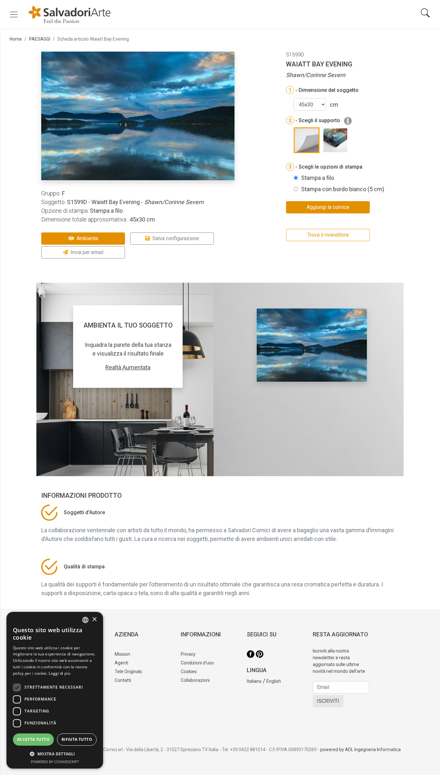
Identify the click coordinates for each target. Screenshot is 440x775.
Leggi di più (59, 673)
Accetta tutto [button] (33, 739)
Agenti (121, 662)
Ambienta (87, 238)
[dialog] (54, 690)
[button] (55, 754)
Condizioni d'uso (197, 662)
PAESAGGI (39, 39)
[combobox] (85, 620)
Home (16, 39)
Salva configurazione (175, 238)
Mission (122, 654)
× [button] (94, 619)
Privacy (188, 654)
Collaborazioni (195, 680)
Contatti (123, 680)
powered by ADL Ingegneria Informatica (360, 749)
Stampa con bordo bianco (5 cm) (342, 189)
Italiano (254, 681)
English (273, 681)
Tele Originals (128, 671)
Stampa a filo (317, 177)
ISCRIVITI (328, 701)
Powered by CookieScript (55, 761)
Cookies (189, 671)
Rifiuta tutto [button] (77, 739)
